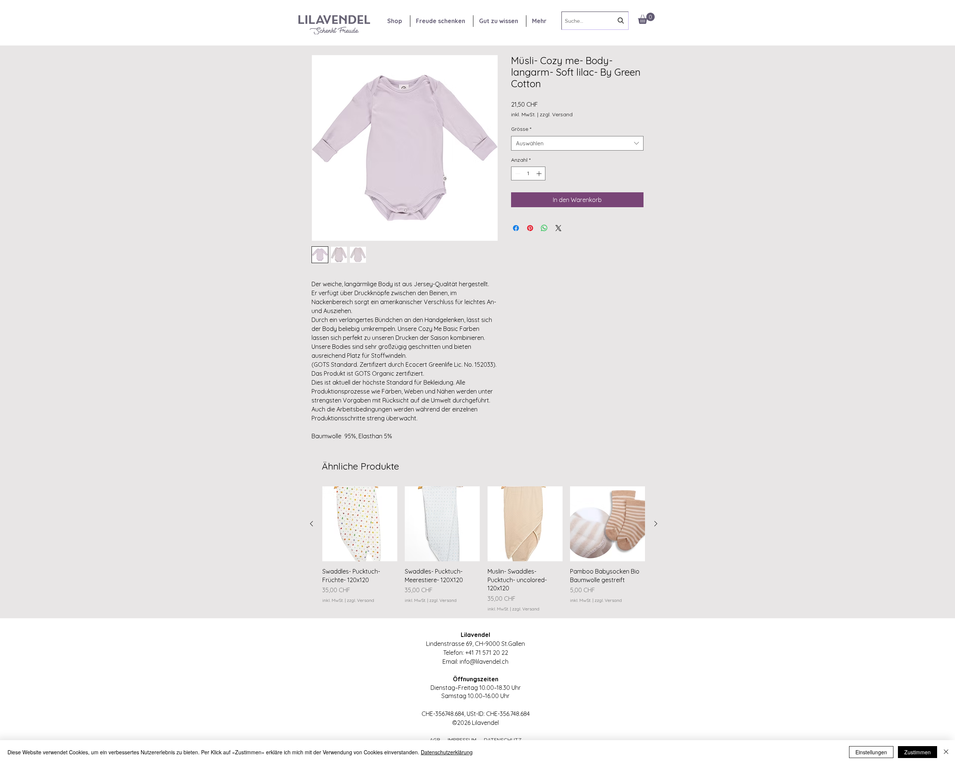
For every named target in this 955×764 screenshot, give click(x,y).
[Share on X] (558, 228)
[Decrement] (517, 173)
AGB (439, 739)
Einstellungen (871, 752)
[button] (646, 18)
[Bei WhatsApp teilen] (544, 228)
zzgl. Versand (556, 114)
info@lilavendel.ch (484, 661)
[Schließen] (946, 752)
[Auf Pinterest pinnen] (530, 228)
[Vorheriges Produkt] (311, 523)
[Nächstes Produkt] (655, 523)
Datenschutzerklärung (447, 752)
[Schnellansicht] (359, 523)
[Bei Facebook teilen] (515, 228)
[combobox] (595, 21)
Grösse (521, 129)
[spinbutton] (528, 173)
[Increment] (539, 173)
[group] (483, 549)
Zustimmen (917, 752)
